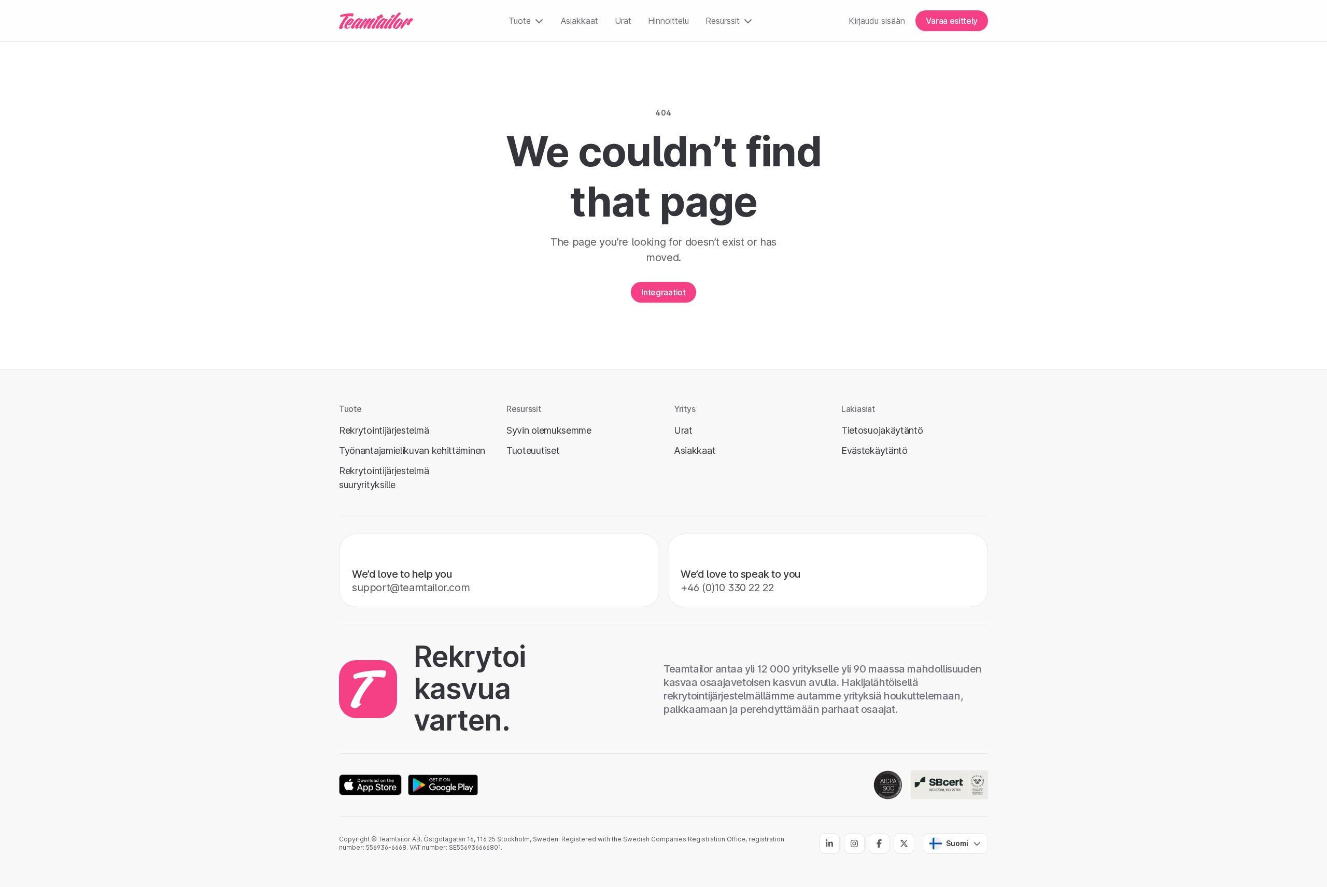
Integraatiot (663, 292)
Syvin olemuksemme (548, 430)
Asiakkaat (579, 21)
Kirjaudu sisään (877, 21)
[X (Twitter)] (904, 843)
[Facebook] (879, 843)
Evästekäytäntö (874, 450)
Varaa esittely (952, 21)
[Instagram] (854, 843)
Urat (623, 21)
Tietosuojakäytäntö (882, 430)
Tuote (520, 21)
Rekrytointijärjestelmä (384, 430)
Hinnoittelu (668, 21)
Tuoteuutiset (532, 450)
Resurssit (722, 21)
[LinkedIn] (829, 843)
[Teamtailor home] (376, 20)
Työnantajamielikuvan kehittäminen (412, 450)
